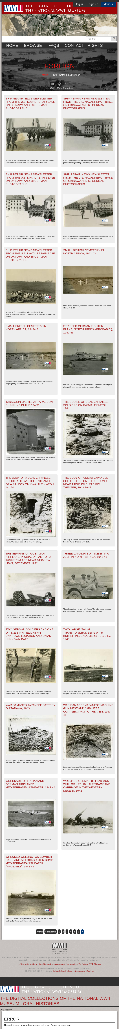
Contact (74, 45)
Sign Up (93, 4)
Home (12, 45)
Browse (33, 45)
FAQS (53, 45)
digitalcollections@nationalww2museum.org (69, 971)
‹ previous (50, 931)
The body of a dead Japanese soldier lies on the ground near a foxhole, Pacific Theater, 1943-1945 (85, 482)
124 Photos (59, 75)
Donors (108, 4)
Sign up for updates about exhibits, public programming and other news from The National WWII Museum (61, 964)
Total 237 (45, 75)
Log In (79, 4)
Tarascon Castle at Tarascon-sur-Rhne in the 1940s (30, 403)
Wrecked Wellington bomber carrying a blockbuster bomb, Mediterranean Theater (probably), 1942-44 (30, 861)
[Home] (40, 989)
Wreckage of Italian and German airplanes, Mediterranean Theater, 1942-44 (30, 784)
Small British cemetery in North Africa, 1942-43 (83, 252)
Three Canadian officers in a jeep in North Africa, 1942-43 (86, 555)
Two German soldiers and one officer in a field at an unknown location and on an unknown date (29, 634)
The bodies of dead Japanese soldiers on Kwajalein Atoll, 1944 (86, 405)
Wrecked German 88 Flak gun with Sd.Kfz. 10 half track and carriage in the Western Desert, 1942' (86, 785)
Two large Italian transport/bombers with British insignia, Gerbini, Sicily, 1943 (87, 634)
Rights (95, 45)
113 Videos (74, 75)
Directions (90, 971)
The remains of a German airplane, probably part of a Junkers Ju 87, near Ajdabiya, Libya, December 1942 (28, 558)
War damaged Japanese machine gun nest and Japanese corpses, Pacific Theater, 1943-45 (88, 710)
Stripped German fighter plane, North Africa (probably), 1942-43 (88, 329)
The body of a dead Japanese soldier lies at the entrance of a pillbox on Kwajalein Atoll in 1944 (30, 482)
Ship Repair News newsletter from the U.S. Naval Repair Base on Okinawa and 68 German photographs (30, 103)
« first (40, 931)
